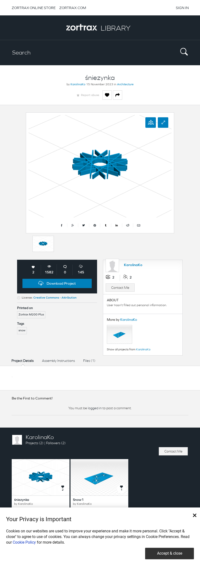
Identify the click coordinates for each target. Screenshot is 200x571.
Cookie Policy (24, 542)
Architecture (125, 84)
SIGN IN (182, 8)
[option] (43, 244)
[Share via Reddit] (127, 225)
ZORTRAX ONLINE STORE (34, 8)
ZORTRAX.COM (72, 8)
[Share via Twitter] (83, 225)
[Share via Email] (138, 225)
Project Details (22, 361)
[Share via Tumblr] (105, 225)
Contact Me (120, 288)
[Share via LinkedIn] (116, 225)
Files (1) (89, 361)
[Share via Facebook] (61, 225)
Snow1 (78, 500)
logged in (95, 408)
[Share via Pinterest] (94, 225)
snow (22, 330)
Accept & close (169, 553)
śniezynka (21, 500)
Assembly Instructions (58, 361)
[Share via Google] (72, 225)
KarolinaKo (77, 84)
